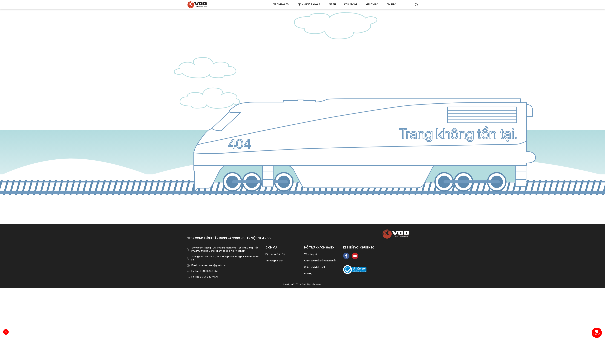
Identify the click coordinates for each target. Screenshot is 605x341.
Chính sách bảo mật (314, 267)
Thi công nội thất (274, 260)
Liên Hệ (308, 273)
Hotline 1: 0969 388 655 (204, 270)
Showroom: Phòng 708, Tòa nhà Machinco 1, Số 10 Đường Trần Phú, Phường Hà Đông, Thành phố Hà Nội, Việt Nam (224, 249)
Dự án (332, 4)
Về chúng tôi (281, 4)
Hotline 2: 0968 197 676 (204, 276)
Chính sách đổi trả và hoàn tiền (320, 260)
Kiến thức (372, 4)
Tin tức (391, 4)
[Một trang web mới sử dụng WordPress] (197, 4)
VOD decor (350, 4)
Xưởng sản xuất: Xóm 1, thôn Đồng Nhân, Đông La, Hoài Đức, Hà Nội (225, 258)
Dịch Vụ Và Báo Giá (309, 4)
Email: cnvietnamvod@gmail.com (208, 265)
